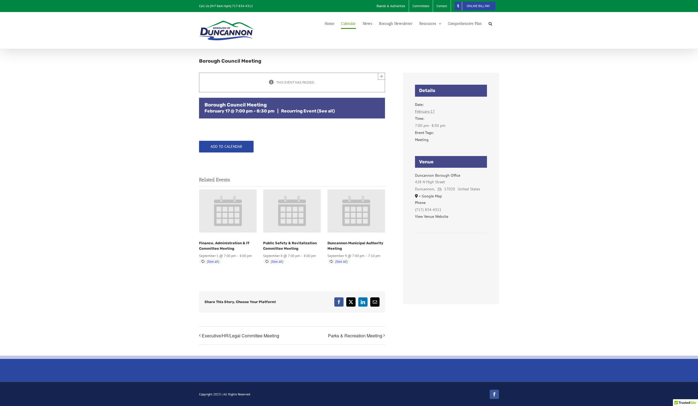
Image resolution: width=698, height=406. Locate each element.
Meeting (422, 139)
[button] (490, 23)
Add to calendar (226, 146)
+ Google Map (430, 196)
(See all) (326, 111)
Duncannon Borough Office (437, 175)
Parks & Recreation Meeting (355, 335)
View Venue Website (431, 216)
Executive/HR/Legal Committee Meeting (240, 335)
